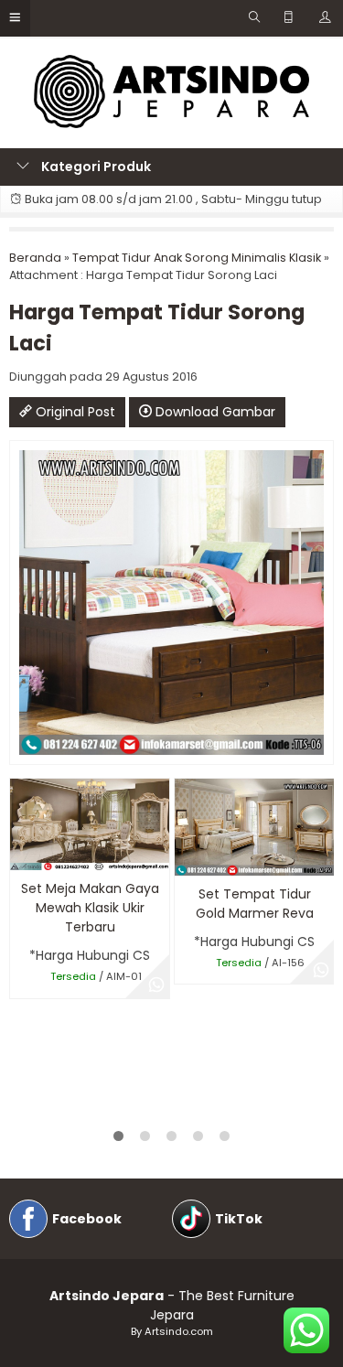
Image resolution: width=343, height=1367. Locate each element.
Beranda (35, 257)
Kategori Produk (94, 166)
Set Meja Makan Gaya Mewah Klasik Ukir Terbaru (90, 907)
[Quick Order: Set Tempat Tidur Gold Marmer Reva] (187, 858)
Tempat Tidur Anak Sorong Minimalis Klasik (196, 257)
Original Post (73, 412)
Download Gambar (213, 412)
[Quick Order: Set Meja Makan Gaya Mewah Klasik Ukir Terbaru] (22, 853)
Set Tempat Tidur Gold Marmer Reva (255, 903)
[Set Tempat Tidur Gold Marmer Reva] (254, 826)
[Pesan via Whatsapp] (156, 985)
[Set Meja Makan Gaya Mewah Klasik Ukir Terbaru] (89, 823)
